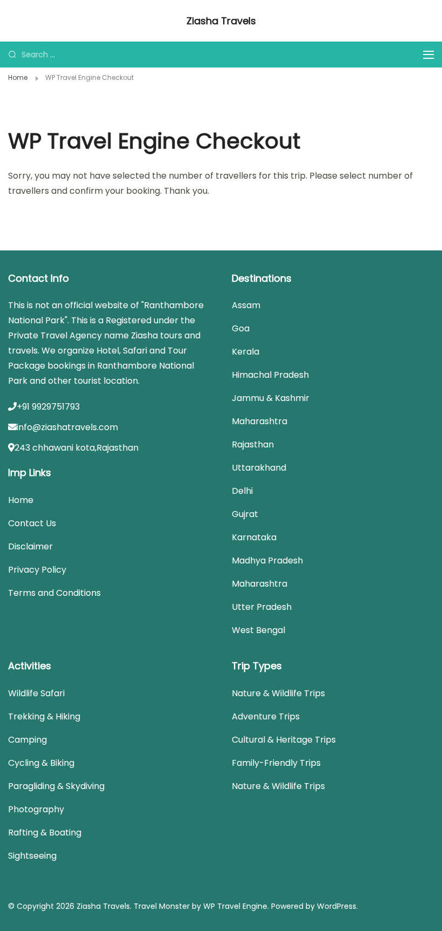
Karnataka (254, 537)
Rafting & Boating (44, 832)
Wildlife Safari (36, 693)
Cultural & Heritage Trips (284, 739)
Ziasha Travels (221, 21)
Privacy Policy (37, 569)
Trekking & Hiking (44, 716)
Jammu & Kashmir (270, 398)
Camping (27, 739)
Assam (246, 305)
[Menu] (428, 55)
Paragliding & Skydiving (56, 786)
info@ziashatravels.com (67, 427)
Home (20, 500)
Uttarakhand (259, 467)
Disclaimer (30, 546)
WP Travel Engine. (236, 906)
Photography (36, 809)
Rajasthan (253, 444)
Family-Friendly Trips (276, 763)
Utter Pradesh (262, 607)
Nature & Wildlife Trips (278, 693)
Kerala (245, 351)
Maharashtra (259, 421)
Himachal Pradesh (270, 375)
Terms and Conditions (54, 593)
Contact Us (32, 523)
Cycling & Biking (41, 763)
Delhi (242, 491)
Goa (241, 328)
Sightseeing (32, 856)
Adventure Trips (266, 716)
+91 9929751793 (48, 406)
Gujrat (245, 514)
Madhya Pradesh (267, 560)
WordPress (336, 906)
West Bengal (258, 630)
